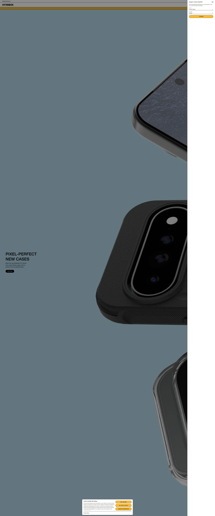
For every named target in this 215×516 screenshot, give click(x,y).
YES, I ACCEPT (123, 502)
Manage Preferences (123, 508)
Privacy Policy (86, 512)
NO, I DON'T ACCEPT (123, 505)
